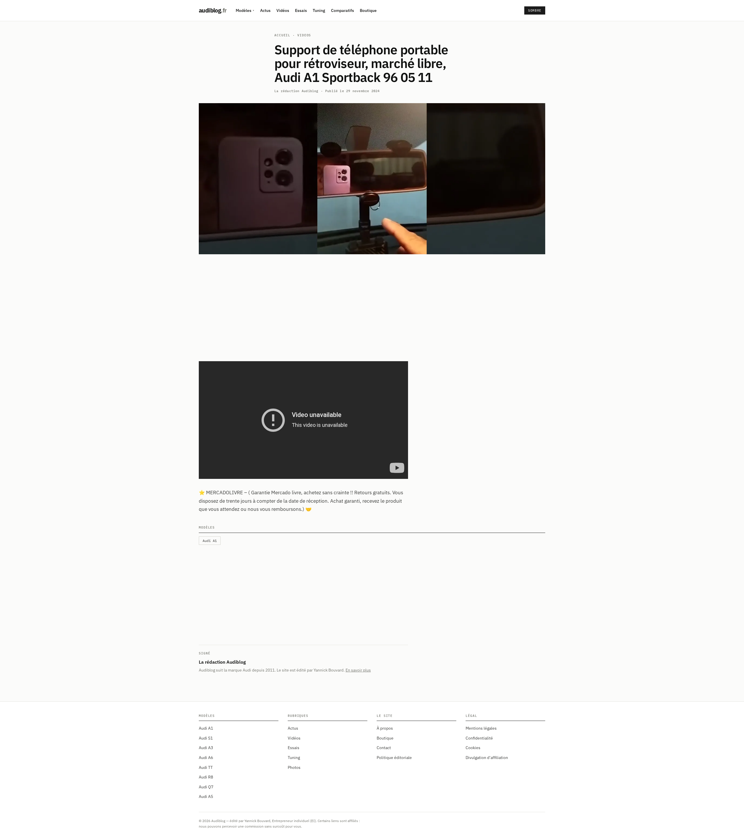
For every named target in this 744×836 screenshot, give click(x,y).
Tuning (319, 10)
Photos (294, 767)
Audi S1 (206, 738)
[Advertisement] (372, 304)
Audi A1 (206, 728)
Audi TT (206, 767)
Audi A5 (206, 796)
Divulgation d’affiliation (487, 757)
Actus (265, 10)
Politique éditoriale (394, 757)
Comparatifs (342, 10)
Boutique (368, 10)
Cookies (473, 747)
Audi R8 (206, 777)
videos (304, 35)
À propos (385, 728)
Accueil (282, 35)
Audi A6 (206, 757)
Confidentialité (479, 738)
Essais (301, 10)
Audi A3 (206, 747)
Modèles (245, 10)
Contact (384, 747)
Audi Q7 (206, 787)
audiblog (212, 10)
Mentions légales (481, 728)
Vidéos (282, 10)
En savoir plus (358, 670)
